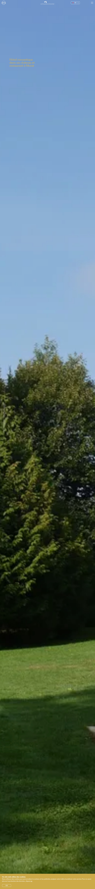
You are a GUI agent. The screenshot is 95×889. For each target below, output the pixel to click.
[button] (75, 2)
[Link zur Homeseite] (47, 3)
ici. (31, 881)
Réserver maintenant (4, 3)
